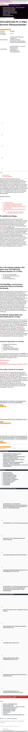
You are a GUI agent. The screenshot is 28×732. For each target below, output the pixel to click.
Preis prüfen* (3, 406)
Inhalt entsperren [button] (4, 362)
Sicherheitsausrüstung (8, 482)
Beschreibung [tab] (6, 175)
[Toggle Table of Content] (1, 200)
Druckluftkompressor (5, 373)
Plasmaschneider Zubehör (9, 10)
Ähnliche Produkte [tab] (7, 176)
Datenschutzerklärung (8, 730)
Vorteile (23, 234)
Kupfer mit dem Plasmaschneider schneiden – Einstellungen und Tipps (14, 460)
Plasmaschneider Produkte (9, 8)
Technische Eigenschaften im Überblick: (16, 211)
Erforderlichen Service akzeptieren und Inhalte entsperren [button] (13, 364)
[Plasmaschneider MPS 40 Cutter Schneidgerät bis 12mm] (11, 418)
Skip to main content (5, 0)
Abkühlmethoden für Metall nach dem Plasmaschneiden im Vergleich (12, 454)
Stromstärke (18, 326)
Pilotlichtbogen (3, 226)
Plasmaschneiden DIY (8, 15)
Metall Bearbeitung (7, 472)
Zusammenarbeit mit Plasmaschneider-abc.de (13, 714)
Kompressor (3, 231)
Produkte (14, 696)
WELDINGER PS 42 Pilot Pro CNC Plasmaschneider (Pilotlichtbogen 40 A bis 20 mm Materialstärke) (13, 401)
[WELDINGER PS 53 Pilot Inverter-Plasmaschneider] (11, 64)
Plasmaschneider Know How (10, 11)
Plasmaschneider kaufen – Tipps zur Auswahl (13, 7)
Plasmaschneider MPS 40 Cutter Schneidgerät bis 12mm (13, 419)
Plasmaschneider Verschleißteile (10, 479)
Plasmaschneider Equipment (9, 475)
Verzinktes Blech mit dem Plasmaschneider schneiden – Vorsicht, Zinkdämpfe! (13, 462)
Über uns (5, 713)
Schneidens (2, 330)
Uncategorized (6, 484)
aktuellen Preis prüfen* (5, 29)
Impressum (5, 728)
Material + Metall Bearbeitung (10, 12)
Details (1, 405)
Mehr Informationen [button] (4, 360)
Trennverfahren (6, 14)
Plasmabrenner (22, 189)
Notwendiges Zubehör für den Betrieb (15, 212)
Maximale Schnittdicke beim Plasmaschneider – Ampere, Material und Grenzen (14, 457)
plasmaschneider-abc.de (14, 4)
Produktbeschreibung (8, 202)
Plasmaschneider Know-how (10, 476)
